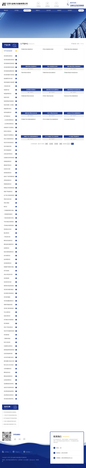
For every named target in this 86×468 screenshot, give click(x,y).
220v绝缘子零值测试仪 (74, 136)
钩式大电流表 (7, 342)
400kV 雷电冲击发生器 (52, 113)
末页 (61, 143)
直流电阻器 (6, 278)
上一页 (51, 143)
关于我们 (17, 10)
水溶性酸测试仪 (7, 368)
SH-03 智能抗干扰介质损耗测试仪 (52, 136)
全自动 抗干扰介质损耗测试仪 (74, 113)
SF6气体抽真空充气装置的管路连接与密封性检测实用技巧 (11, 418)
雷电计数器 (6, 202)
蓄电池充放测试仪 (8, 240)
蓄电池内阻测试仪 (8, 376)
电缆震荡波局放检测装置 (10, 101)
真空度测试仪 (7, 255)
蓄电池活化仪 (7, 372)
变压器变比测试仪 (8, 56)
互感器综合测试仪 (8, 346)
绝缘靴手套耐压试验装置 (10, 267)
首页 (78, 43)
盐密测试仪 (6, 248)
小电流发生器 (7, 236)
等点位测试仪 (7, 312)
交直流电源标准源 (8, 353)
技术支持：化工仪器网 (23, 459)
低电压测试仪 (7, 315)
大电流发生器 (7, 86)
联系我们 (70, 10)
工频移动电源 (7, 338)
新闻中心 (38, 10)
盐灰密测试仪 (7, 259)
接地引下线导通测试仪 (9, 176)
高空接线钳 (6, 323)
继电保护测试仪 (7, 165)
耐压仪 (5, 206)
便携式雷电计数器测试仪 (31, 66)
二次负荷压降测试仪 (8, 120)
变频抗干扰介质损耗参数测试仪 (31, 136)
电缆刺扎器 (6, 89)
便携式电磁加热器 (8, 304)
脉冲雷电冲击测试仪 (31, 89)
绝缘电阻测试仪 (7, 184)
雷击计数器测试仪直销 (52, 66)
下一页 (56, 143)
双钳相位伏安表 (7, 229)
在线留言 (59, 10)
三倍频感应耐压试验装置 (10, 210)
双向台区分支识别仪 (8, 364)
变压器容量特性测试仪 (9, 67)
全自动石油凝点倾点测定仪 (10, 357)
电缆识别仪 (6, 97)
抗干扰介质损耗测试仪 (9, 195)
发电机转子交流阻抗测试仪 (10, 127)
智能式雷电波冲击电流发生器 (73, 89)
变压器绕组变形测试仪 (9, 63)
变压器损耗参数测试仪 (9, 71)
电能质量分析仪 (7, 108)
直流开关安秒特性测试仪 (10, 387)
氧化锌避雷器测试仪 (8, 251)
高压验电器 (6, 334)
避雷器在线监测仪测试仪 (10, 285)
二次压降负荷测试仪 (8, 123)
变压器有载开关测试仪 (9, 74)
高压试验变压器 (7, 146)
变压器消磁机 (7, 297)
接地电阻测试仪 (7, 172)
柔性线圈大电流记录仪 (9, 361)
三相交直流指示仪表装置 (10, 218)
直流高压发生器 (7, 282)
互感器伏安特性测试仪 (9, 157)
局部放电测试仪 (7, 180)
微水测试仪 (6, 233)
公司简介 (7, 452)
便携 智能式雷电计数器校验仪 (74, 66)
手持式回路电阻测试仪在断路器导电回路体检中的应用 (11, 412)
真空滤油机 (6, 270)
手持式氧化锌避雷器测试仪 (10, 221)
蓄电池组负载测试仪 (8, 244)
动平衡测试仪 (7, 116)
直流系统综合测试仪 (8, 395)
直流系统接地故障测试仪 (10, 391)
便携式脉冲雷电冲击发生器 (31, 113)
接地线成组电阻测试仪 (9, 349)
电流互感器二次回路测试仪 (10, 104)
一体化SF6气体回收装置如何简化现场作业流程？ (11, 415)
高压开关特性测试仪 (8, 142)
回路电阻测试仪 (7, 161)
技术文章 (49, 10)
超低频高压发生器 (8, 78)
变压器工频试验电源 (8, 308)
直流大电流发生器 (8, 274)
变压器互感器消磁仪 (8, 289)
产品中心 (27, 10)
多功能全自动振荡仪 (8, 319)
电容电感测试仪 (7, 112)
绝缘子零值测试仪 (8, 191)
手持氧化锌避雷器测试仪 (10, 225)
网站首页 (6, 10)
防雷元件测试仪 (7, 131)
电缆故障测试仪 (7, 93)
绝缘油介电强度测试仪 (9, 187)
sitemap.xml (32, 459)
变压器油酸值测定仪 (8, 300)
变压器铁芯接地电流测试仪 (10, 293)
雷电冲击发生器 (7, 199)
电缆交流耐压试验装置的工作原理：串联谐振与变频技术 (11, 424)
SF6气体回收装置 (8, 50)
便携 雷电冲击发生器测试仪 (52, 89)
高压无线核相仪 (7, 150)
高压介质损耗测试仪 (8, 138)
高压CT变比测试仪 (8, 327)
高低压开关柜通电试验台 (10, 135)
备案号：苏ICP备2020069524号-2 (9, 459)
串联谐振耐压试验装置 (9, 82)
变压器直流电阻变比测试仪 (10, 398)
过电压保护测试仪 (8, 153)
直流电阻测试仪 (7, 263)
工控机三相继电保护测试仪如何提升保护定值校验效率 (11, 421)
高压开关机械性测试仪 (9, 331)
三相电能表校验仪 (8, 214)
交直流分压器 (7, 169)
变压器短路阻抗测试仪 (9, 59)
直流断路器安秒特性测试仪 (10, 383)
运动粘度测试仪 (7, 380)
